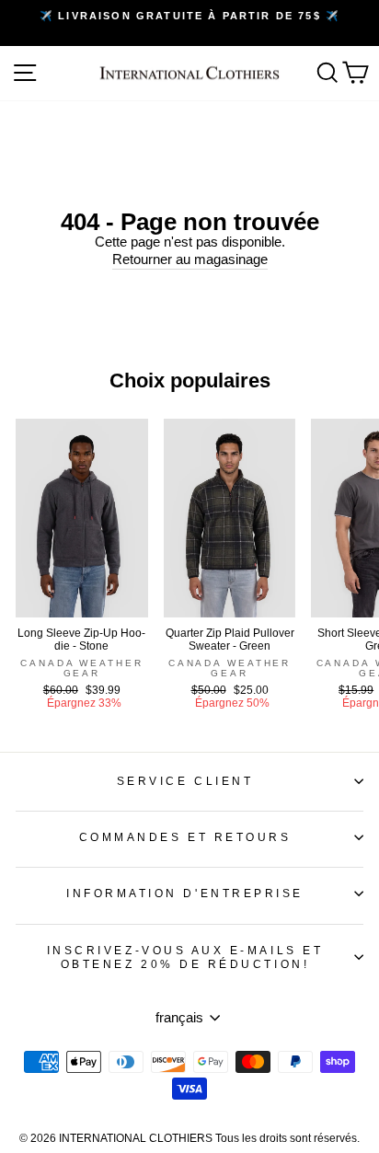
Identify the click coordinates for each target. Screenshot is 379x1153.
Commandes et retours (185, 837)
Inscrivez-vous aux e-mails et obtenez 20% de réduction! (185, 957)
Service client (185, 781)
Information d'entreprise (185, 893)
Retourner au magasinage (190, 259)
